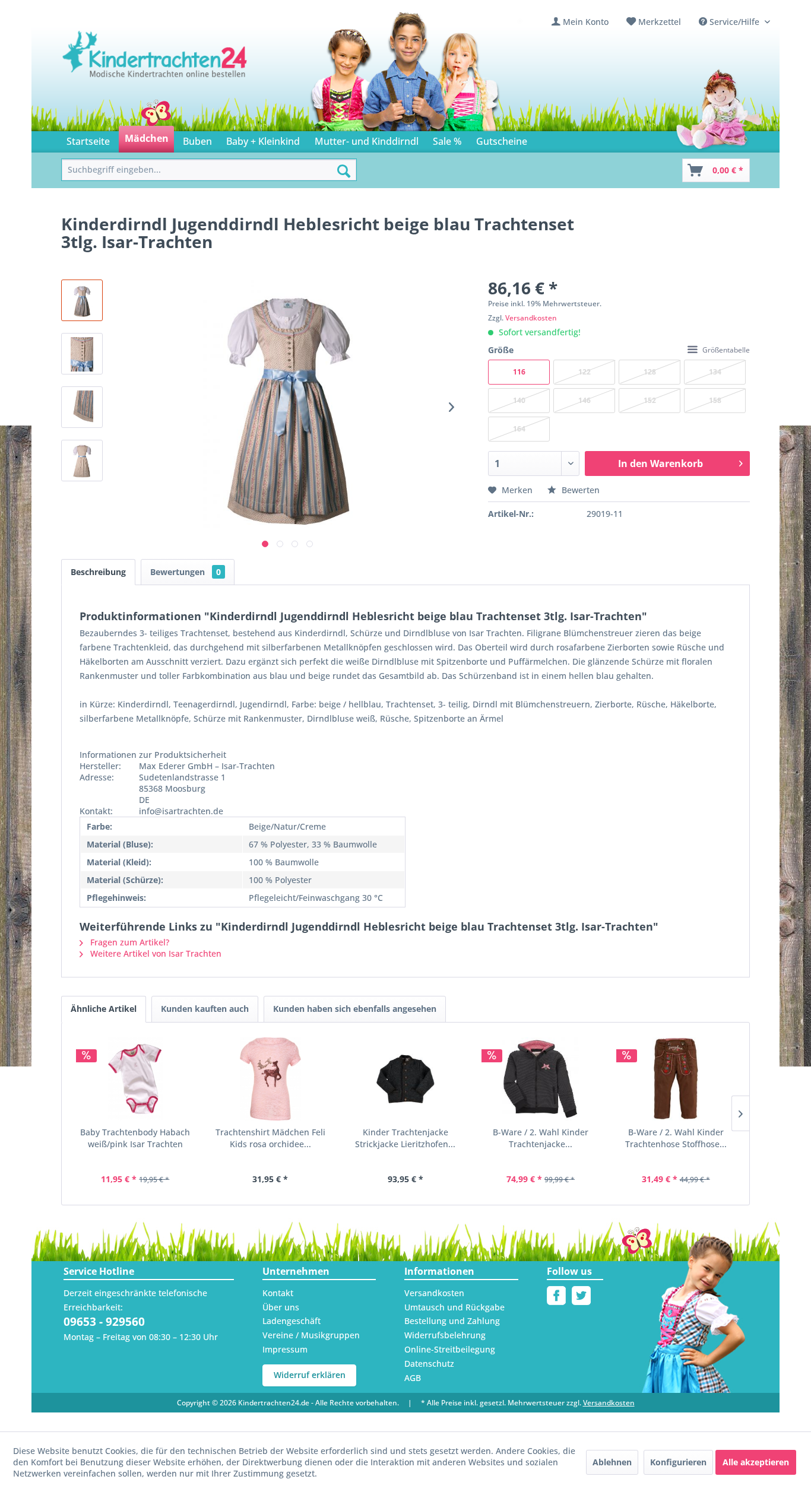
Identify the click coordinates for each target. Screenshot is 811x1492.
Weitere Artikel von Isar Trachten (154, 953)
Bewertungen (185, 571)
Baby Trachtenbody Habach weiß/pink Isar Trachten (135, 1138)
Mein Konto (586, 21)
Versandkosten (531, 318)
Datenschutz (429, 1363)
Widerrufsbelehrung (445, 1335)
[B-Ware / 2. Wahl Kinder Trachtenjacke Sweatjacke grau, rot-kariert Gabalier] (541, 1078)
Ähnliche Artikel (104, 1008)
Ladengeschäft (291, 1320)
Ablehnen (612, 1462)
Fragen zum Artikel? (128, 942)
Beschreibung (98, 571)
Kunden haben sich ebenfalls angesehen (354, 1008)
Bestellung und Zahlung (452, 1320)
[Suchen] (343, 171)
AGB (412, 1377)
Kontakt (277, 1293)
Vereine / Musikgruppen (311, 1335)
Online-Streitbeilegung (449, 1349)
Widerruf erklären (310, 1374)
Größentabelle (726, 350)
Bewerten (579, 490)
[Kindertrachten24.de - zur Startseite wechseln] (155, 65)
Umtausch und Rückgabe (454, 1307)
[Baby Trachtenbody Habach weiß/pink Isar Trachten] (135, 1078)
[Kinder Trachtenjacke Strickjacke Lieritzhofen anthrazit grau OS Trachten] (405, 1078)
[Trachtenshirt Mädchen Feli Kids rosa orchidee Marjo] (271, 1078)
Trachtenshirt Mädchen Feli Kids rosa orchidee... (270, 1138)
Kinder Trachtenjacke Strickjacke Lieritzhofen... (405, 1138)
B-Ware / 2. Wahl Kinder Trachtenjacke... (540, 1138)
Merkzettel (659, 21)
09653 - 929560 (104, 1321)
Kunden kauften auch (205, 1008)
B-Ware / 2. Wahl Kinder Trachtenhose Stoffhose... (676, 1138)
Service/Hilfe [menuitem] (734, 21)
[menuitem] (580, 21)
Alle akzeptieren (756, 1462)
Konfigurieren (678, 1462)
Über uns (280, 1307)
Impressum (285, 1349)
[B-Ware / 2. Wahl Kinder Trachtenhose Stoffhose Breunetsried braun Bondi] (675, 1078)
